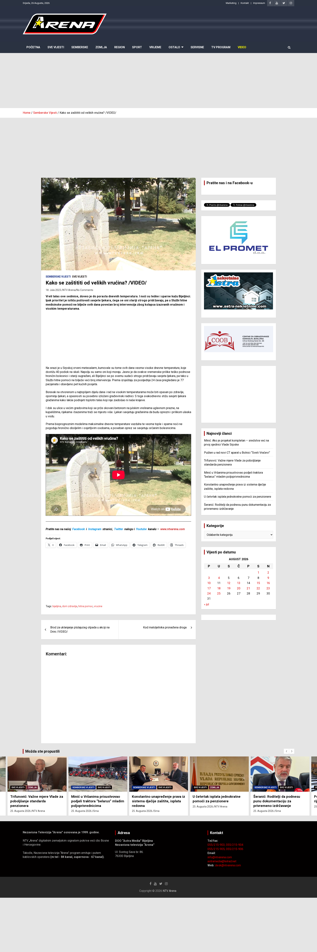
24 (209, 593)
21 (248, 588)
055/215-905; (216, 849)
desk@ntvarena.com (228, 865)
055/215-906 (234, 849)
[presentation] (286, 751)
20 (238, 588)
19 (228, 588)
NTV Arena (69, 290)
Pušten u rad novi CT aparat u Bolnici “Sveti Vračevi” (237, 452)
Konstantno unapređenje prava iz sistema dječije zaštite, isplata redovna (97, 801)
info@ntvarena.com (219, 857)
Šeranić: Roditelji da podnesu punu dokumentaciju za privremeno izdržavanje (216, 801)
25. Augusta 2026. (20, 810)
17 (209, 588)
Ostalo (174, 47)
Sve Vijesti (56, 47)
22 (258, 588)
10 (209, 583)
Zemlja (101, 47)
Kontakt (245, 3)
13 (238, 583)
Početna (33, 47)
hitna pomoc (85, 606)
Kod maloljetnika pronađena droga (165, 627)
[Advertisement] (158, 80)
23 (268, 588)
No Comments (84, 290)
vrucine (98, 606)
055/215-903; (216, 845)
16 (268, 583)
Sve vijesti (79, 276)
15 (258, 583)
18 (219, 588)
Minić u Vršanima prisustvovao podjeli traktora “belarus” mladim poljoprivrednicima (36, 801)
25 (219, 593)
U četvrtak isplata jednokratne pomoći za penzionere (237, 496)
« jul (206, 604)
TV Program (220, 47)
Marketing (231, 3)
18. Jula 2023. (54, 290)
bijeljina (56, 606)
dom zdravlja (69, 606)
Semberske (79, 47)
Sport (137, 47)
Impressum (259, 3)
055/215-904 (234, 845)
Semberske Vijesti (58, 276)
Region (119, 47)
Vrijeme (155, 47)
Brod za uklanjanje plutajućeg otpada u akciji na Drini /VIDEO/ (80, 629)
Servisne (197, 47)
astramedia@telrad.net (221, 861)
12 (228, 583)
